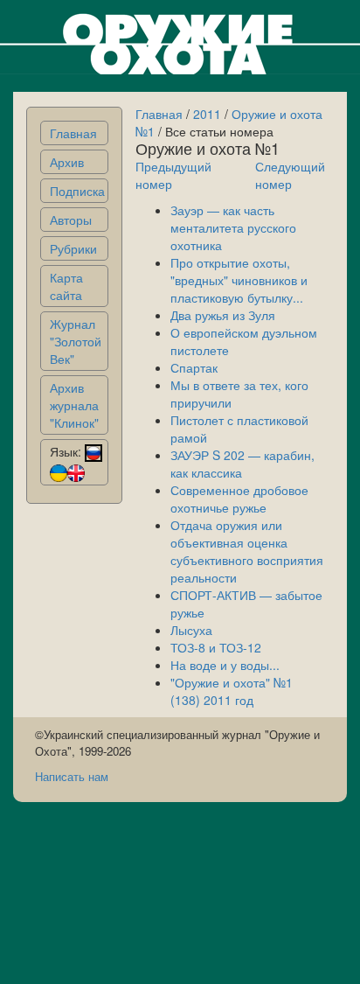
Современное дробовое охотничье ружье (239, 498)
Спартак (194, 367)
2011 (207, 113)
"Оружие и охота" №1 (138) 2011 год (231, 690)
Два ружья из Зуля (222, 315)
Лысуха (191, 630)
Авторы (71, 219)
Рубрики (73, 248)
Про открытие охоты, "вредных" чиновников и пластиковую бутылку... (239, 280)
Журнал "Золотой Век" (75, 341)
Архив (67, 162)
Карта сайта (66, 286)
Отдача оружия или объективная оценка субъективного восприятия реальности (246, 551)
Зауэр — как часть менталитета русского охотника (233, 227)
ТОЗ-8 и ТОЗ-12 (215, 647)
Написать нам (71, 776)
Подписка (77, 190)
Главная (73, 133)
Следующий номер (290, 174)
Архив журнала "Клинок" (74, 405)
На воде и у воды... (225, 664)
